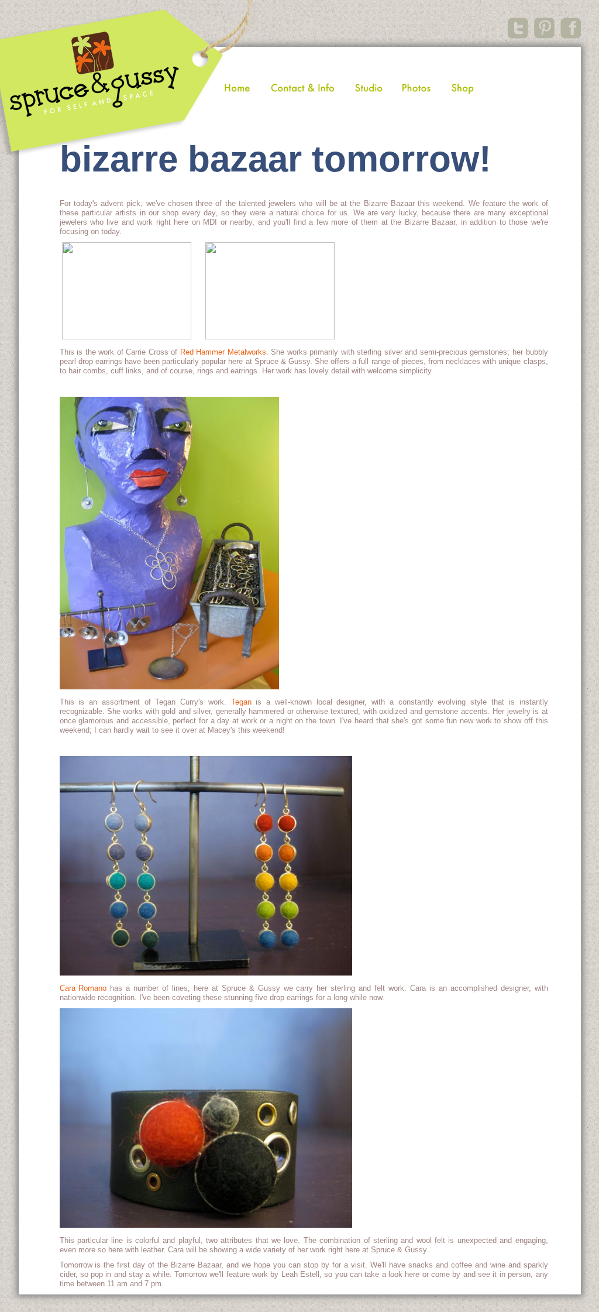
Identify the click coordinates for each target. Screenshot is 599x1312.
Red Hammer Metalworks (223, 352)
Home (236, 87)
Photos (416, 87)
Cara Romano (83, 988)
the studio (368, 87)
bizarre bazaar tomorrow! (275, 159)
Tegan (241, 702)
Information (303, 87)
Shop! (463, 87)
